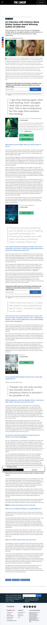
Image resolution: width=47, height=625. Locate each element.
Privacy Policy (20, 615)
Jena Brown (9, 38)
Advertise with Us (21, 612)
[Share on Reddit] (3, 47)
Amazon (26, 135)
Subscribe (41, 2)
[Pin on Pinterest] (3, 42)
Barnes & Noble (26, 139)
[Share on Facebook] (3, 38)
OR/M (19, 617)
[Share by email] (3, 44)
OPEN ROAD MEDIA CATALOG (12, 620)
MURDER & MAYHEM (10, 617)
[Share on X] (3, 40)
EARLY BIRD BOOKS (10, 615)
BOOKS (11, 18)
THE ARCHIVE (9, 614)
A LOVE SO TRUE (9, 612)
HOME (7, 18)
